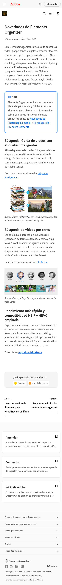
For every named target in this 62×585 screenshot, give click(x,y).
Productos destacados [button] (15, 551)
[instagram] (11, 566)
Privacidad (47, 572)
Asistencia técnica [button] (12, 537)
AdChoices (39, 580)
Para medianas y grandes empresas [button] (20, 524)
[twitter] (16, 566)
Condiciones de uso (12, 576)
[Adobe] (15, 4)
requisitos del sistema (30, 352)
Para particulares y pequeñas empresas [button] (22, 517)
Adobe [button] (8, 544)
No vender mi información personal (18, 580)
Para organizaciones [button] (14, 530)
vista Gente (41, 262)
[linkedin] (22, 566)
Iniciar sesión (52, 4)
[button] (40, 4)
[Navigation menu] (4, 4)
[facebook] (6, 566)
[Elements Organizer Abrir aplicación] (58, 13)
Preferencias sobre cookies (31, 576)
